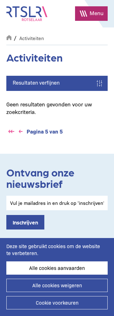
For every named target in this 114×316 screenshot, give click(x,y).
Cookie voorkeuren (57, 302)
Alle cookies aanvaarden (57, 268)
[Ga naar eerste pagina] (11, 131)
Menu (97, 12)
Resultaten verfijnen (36, 82)
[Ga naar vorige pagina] (20, 131)
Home (8, 37)
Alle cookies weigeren (57, 285)
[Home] (27, 13)
